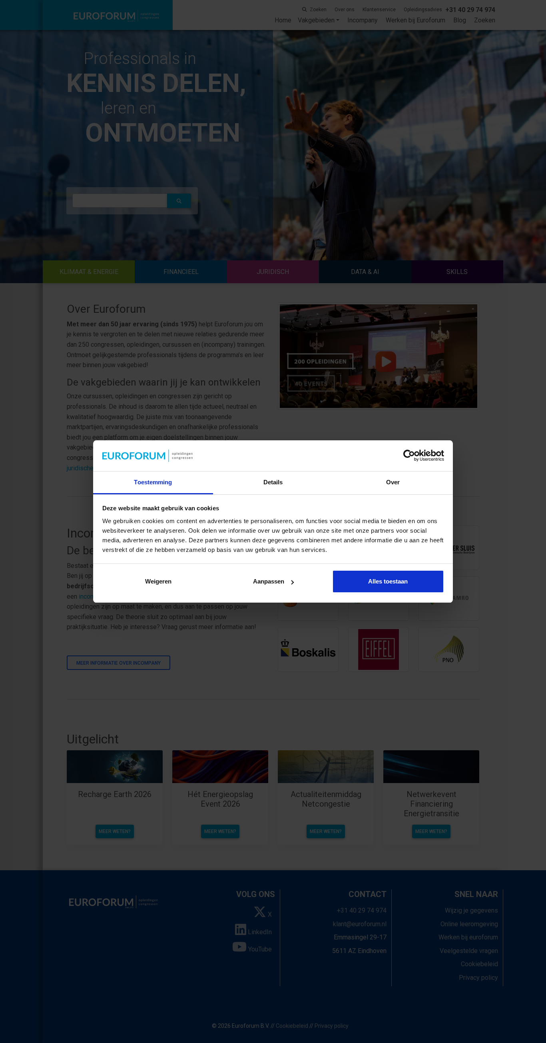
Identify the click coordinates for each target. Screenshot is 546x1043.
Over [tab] (393, 482)
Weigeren (158, 581)
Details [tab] (273, 482)
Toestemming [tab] (153, 482)
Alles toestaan (388, 581)
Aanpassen (268, 581)
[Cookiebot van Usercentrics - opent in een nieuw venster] (409, 456)
